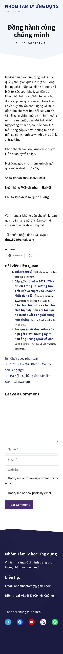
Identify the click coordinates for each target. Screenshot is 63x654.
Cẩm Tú (42, 43)
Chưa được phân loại (24, 358)
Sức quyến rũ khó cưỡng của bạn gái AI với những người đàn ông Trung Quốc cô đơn (34, 334)
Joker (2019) (23, 272)
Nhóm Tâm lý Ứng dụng (32, 6)
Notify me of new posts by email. (30, 493)
